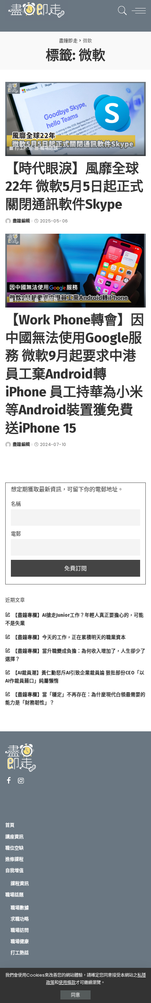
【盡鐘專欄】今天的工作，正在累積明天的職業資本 (69, 637)
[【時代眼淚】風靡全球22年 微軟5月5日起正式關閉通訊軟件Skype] (75, 119)
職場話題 (49, 148)
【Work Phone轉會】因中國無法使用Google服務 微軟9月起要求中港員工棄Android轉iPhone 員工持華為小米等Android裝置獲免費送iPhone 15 (74, 374)
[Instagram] (21, 781)
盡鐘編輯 (21, 221)
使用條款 (67, 982)
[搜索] (120, 10)
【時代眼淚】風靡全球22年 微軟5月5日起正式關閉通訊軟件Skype (74, 186)
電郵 (16, 533)
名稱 (16, 503)
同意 (75, 994)
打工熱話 (23, 148)
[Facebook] (8, 781)
